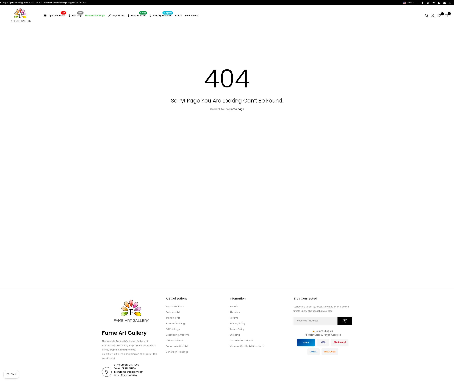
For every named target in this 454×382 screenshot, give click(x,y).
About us (235, 312)
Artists (178, 15)
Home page (236, 109)
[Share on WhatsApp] (450, 2)
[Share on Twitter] (428, 2)
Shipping (235, 335)
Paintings (77, 15)
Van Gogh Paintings (177, 352)
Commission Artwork (242, 340)
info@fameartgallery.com (20, 2)
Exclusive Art (173, 312)
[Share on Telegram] (439, 2)
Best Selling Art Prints (177, 335)
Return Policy (237, 329)
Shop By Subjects (162, 15)
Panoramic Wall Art (177, 346)
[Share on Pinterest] (433, 2)
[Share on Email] (444, 2)
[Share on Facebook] (422, 2)
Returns (234, 318)
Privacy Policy (237, 323)
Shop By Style (138, 15)
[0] (439, 15)
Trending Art (173, 318)
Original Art (118, 15)
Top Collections (56, 15)
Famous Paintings (95, 15)
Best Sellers (191, 15)
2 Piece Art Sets (175, 340)
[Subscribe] (344, 321)
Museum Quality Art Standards (247, 346)
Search (234, 306)
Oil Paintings (173, 329)
